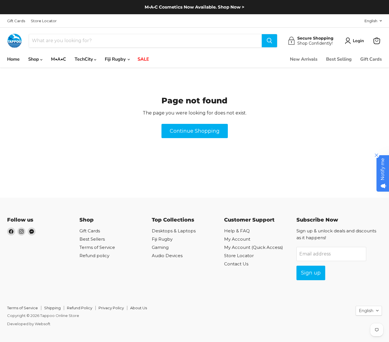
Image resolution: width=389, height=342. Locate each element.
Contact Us (236, 264)
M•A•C (58, 59)
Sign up (311, 273)
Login (358, 41)
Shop (34, 59)
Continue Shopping (195, 131)
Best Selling (339, 59)
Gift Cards (16, 21)
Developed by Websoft (28, 323)
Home (13, 59)
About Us (138, 308)
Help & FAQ (237, 231)
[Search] (269, 40)
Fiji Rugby (116, 59)
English (371, 21)
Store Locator (44, 21)
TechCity (84, 59)
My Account (237, 239)
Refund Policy (79, 308)
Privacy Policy (111, 308)
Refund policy (94, 255)
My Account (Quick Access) (253, 247)
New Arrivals (304, 59)
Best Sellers (92, 239)
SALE (143, 59)
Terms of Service (97, 247)
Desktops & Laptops (174, 231)
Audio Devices (167, 255)
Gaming (160, 247)
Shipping (52, 308)
